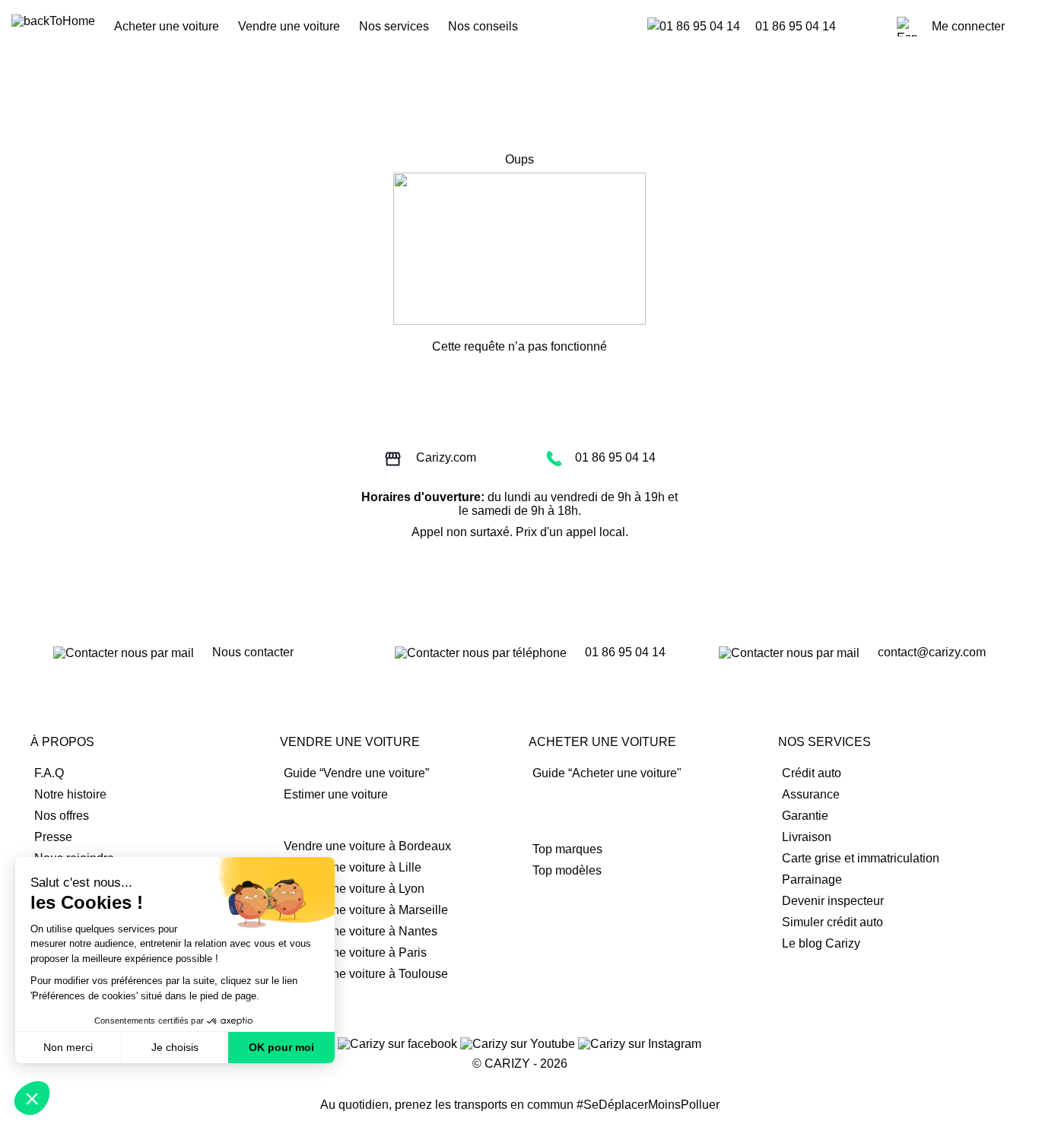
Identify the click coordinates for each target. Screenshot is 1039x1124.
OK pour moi (281, 1047)
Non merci (68, 1047)
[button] (32, 1098)
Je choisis (175, 1047)
